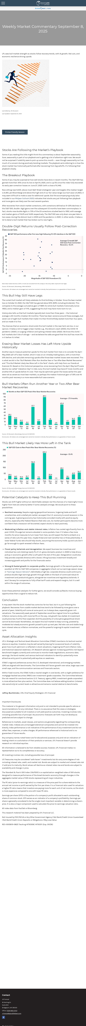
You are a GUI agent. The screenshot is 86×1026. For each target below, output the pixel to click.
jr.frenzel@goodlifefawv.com (11, 1013)
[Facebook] (3, 1017)
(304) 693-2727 (12, 1011)
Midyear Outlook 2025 (24, 198)
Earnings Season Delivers (18, 572)
